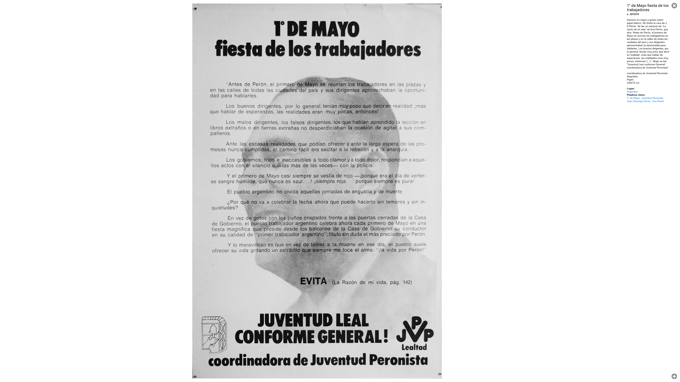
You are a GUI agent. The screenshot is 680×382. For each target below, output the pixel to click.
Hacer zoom (674, 376)
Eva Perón (658, 101)
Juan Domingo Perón (639, 101)
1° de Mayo (633, 98)
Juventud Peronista (652, 98)
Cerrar (674, 6)
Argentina (632, 91)
